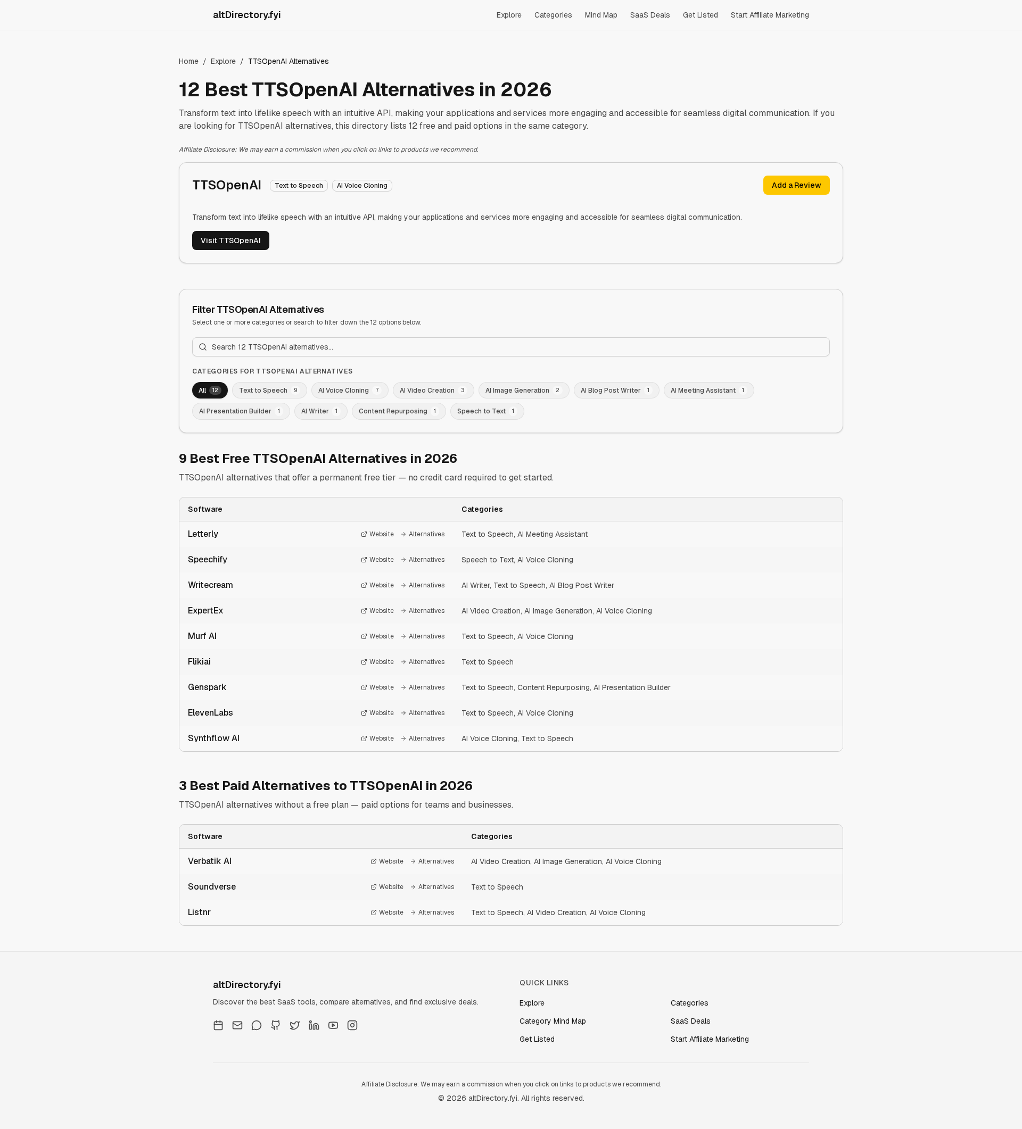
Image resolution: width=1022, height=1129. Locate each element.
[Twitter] (295, 1025)
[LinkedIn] (314, 1025)
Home (189, 61)
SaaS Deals (650, 15)
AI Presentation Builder (632, 687)
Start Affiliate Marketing (770, 15)
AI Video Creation (491, 611)
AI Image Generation (558, 611)
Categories (553, 15)
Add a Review (796, 185)
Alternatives (426, 534)
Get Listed (700, 15)
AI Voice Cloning (545, 559)
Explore (509, 15)
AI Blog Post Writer (581, 585)
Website (381, 534)
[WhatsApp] (256, 1025)
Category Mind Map (553, 1021)
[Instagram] (352, 1025)
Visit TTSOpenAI (231, 240)
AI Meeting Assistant (552, 534)
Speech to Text (487, 559)
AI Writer (475, 585)
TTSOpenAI (226, 185)
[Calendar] (218, 1025)
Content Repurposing (553, 687)
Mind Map (601, 15)
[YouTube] (333, 1025)
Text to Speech (487, 534)
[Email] (237, 1025)
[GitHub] (275, 1025)
